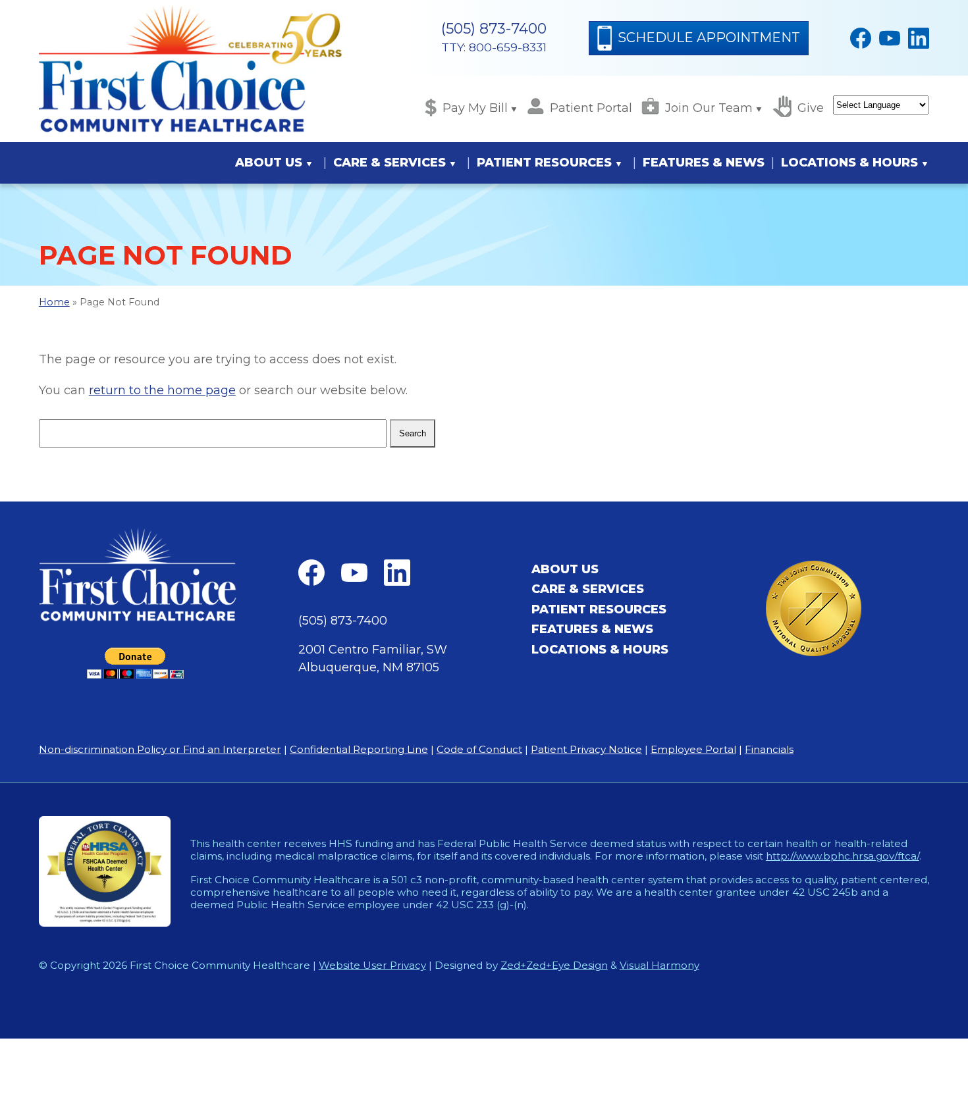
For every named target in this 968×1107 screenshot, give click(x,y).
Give (810, 108)
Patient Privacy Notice (586, 749)
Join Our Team (709, 108)
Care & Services (389, 162)
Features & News (704, 162)
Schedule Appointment (709, 37)
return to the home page (162, 390)
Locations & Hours (849, 162)
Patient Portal (591, 108)
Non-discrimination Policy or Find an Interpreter (160, 749)
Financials (769, 749)
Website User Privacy (372, 965)
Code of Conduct (479, 749)
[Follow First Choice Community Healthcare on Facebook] (860, 38)
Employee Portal (693, 749)
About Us (268, 162)
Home (54, 302)
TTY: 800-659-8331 (494, 47)
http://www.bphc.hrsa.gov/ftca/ (842, 856)
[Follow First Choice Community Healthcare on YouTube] (889, 38)
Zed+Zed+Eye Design (554, 965)
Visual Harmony (659, 965)
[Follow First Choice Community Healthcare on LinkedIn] (918, 38)
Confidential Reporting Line (359, 749)
